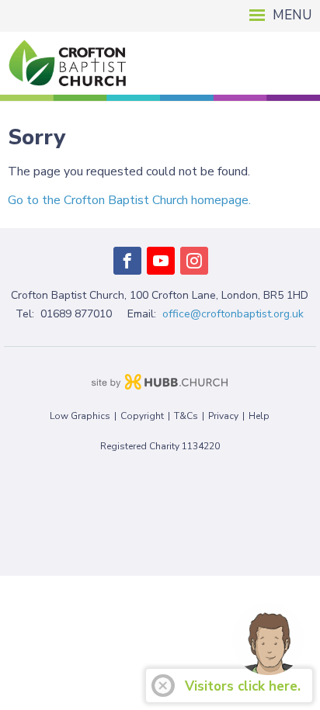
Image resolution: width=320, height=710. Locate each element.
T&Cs (186, 416)
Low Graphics (80, 416)
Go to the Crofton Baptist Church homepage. (129, 200)
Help (259, 416)
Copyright (142, 416)
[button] (160, 16)
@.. (233, 314)
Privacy (223, 416)
